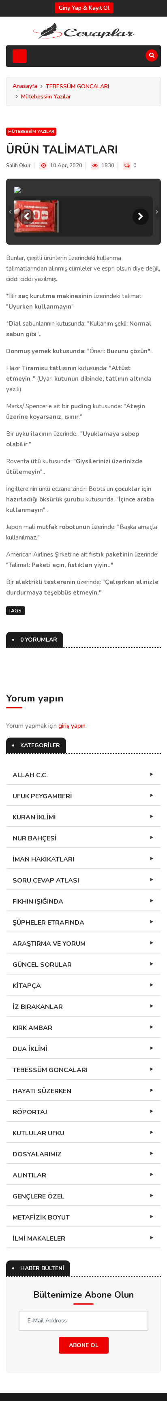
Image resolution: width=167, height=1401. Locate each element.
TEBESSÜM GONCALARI (77, 86)
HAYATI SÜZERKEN (42, 1091)
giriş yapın (72, 726)
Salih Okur (18, 165)
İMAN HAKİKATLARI (43, 859)
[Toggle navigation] (20, 56)
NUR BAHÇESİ (35, 838)
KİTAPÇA (27, 985)
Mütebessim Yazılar (46, 96)
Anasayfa (25, 86)
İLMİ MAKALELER (39, 1238)
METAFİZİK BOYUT (41, 1217)
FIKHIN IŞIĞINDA (38, 901)
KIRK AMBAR (32, 1028)
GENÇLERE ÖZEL (38, 1196)
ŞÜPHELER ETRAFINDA (48, 922)
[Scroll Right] (141, 217)
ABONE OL (83, 1345)
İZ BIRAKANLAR (38, 1006)
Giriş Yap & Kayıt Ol (84, 8)
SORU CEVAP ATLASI (46, 880)
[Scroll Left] (26, 217)
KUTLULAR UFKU (38, 1133)
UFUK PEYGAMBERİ (42, 796)
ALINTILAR (29, 1175)
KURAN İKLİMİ (34, 817)
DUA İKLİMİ (30, 1049)
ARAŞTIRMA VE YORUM (49, 943)
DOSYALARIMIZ (37, 1154)
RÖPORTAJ (30, 1112)
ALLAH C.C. (30, 775)
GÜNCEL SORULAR (42, 964)
